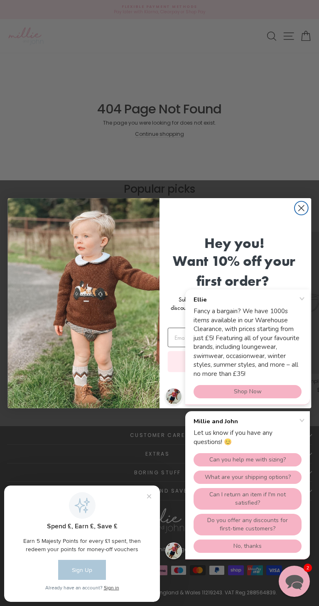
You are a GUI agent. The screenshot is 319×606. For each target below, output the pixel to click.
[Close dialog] (301, 208)
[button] (294, 581)
